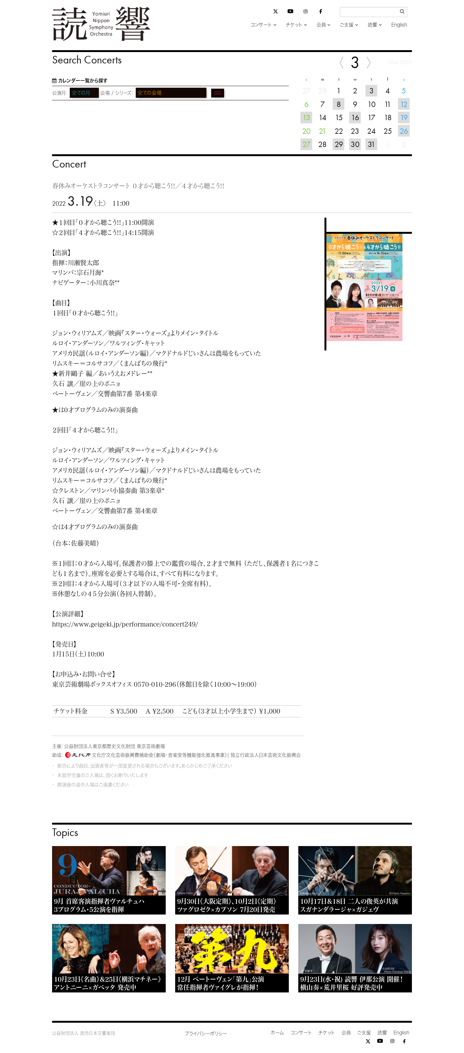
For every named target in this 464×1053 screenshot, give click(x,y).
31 (371, 144)
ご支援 (347, 24)
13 (306, 117)
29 (339, 144)
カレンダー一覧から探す (83, 80)
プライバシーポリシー (206, 1033)
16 (355, 117)
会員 (321, 24)
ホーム (277, 1032)
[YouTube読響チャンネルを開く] (290, 12)
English (399, 24)
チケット (294, 24)
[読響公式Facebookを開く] (321, 12)
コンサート (261, 24)
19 (404, 117)
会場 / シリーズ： (117, 93)
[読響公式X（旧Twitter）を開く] (275, 12)
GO (217, 93)
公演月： (60, 93)
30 (355, 144)
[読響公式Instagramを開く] (305, 12)
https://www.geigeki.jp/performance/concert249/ (125, 624)
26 (404, 131)
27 (306, 144)
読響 (372, 24)
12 (403, 104)
